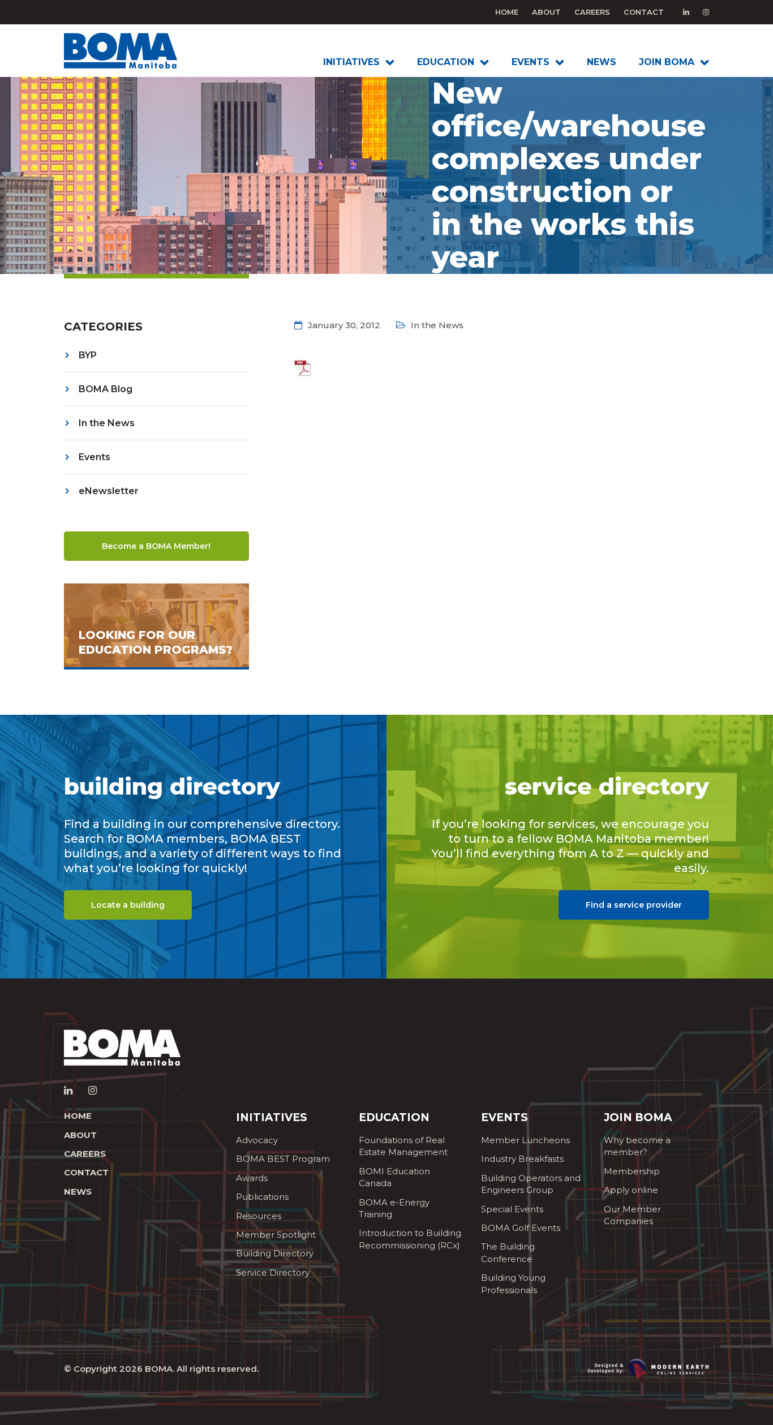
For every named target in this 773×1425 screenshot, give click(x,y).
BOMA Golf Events (520, 1227)
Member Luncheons (525, 1140)
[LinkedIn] (686, 11)
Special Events (512, 1209)
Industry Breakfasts (522, 1158)
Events (94, 457)
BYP (88, 355)
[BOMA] (138, 50)
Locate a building (128, 905)
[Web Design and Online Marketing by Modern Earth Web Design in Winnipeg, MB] (648, 1368)
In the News (107, 423)
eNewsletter (109, 491)
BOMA (159, 1368)
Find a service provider (634, 905)
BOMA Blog (105, 389)
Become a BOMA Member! (156, 546)
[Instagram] (706, 11)
